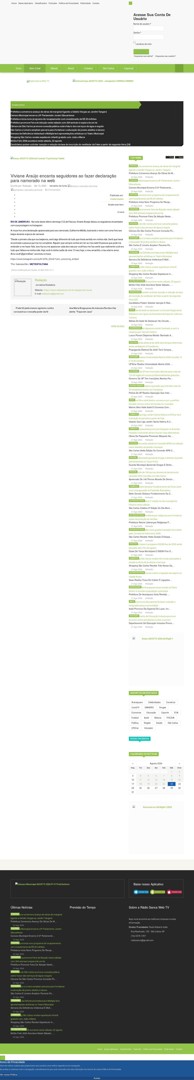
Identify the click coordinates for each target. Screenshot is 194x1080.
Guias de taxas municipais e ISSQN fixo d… (151, 551)
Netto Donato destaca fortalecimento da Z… (150, 493)
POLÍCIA (170, 718)
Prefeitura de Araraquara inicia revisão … (149, 594)
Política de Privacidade (69, 3)
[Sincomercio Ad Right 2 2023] (156, 827)
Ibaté (132, 310)
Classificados (41, 3)
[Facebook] (179, 104)
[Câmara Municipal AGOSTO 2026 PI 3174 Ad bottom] (67, 888)
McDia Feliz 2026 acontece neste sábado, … (151, 284)
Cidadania (134, 209)
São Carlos (109, 68)
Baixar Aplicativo (25, 3)
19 (148, 784)
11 (140, 780)
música (157, 718)
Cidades (88, 68)
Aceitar (97, 1078)
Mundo (55, 68)
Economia (134, 371)
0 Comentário (53, 190)
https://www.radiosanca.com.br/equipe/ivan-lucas (68, 290)
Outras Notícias (137, 281)
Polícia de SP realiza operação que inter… (150, 392)
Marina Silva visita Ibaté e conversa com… (150, 407)
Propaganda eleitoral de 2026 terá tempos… (151, 349)
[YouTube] (179, 116)
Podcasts (53, 3)
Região (147, 723)
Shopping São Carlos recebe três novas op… (151, 565)
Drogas (162, 707)
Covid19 (135, 707)
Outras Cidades (136, 385)
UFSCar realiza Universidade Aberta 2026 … (151, 364)
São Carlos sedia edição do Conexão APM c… (152, 450)
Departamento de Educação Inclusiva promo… (151, 623)
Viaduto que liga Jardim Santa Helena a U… (150, 421)
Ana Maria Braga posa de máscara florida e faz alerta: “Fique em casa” (92, 310)
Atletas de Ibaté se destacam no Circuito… (150, 320)
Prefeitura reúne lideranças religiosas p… (150, 522)
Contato (95, 3)
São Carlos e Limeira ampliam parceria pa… (150, 245)
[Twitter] (179, 108)
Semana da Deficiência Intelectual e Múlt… (150, 259)
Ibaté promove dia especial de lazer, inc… (150, 608)
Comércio (134, 266)
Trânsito (134, 414)
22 (172, 784)
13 (156, 780)
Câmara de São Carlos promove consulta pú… (152, 230)
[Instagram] (179, 112)
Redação (27, 186)
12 (148, 780)
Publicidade (85, 3)
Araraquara (135, 292)
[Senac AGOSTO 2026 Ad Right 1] (156, 659)
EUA (176, 712)
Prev (172, 157)
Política (133, 166)
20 (156, 784)
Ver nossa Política (8, 1074)
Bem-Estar (35, 68)
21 (164, 784)
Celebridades (117, 199)
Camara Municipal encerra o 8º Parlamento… (151, 187)
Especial (129, 68)
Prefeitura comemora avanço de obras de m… (152, 173)
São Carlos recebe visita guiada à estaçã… (150, 536)
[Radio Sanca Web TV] (38, 81)
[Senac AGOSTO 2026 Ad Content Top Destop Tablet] (67, 163)
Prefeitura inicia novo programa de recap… (150, 201)
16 (179, 780)
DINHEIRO (149, 707)
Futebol (135, 718)
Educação (134, 238)
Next (181, 157)
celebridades (154, 702)
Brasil (71, 68)
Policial (133, 457)
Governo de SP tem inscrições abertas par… (151, 378)
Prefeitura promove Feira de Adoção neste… (151, 216)
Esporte (165, 712)
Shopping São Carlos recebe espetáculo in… (151, 273)
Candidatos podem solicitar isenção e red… (150, 302)
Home (14, 3)
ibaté (146, 718)
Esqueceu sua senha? (143, 56)
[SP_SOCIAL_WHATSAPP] (179, 119)
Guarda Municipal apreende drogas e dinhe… (151, 464)
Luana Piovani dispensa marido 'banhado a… (151, 335)
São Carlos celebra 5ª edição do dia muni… (150, 507)
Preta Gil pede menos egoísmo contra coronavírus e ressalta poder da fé (34, 310)
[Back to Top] (2, 1058)
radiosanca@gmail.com (52, 294)
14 (164, 780)
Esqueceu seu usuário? (166, 56)
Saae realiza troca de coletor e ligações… (150, 579)
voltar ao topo (117, 326)
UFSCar (135, 728)
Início (19, 68)
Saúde (159, 723)
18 (140, 784)
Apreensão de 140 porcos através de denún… (151, 479)
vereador (148, 728)
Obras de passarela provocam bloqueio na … (151, 436)
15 (172, 780)
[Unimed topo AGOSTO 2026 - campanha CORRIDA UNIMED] (128, 86)
